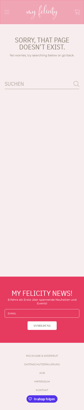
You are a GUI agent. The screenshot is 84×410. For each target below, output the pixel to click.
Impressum (42, 381)
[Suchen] (76, 83)
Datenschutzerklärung (42, 364)
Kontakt (42, 390)
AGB (42, 372)
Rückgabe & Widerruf (42, 355)
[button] (6, 12)
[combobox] (42, 84)
